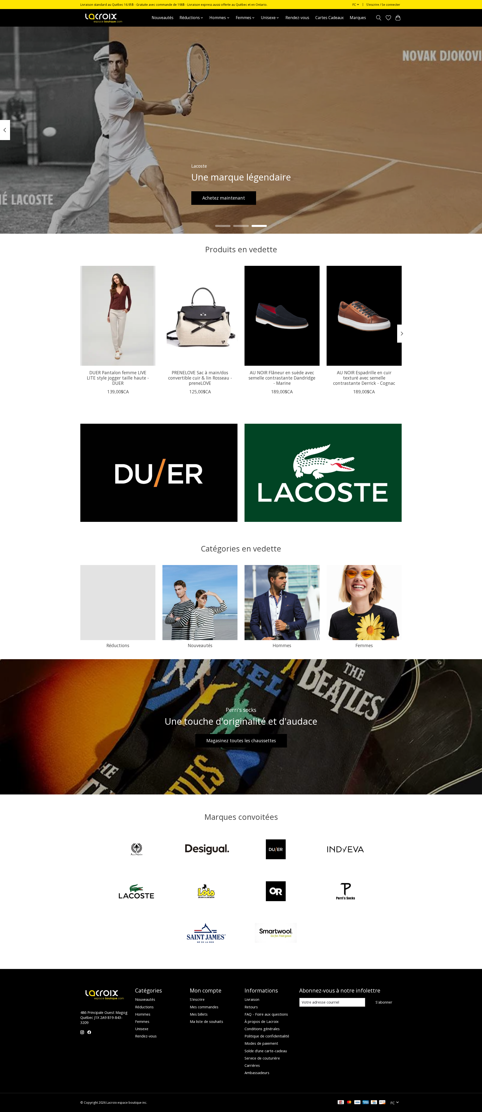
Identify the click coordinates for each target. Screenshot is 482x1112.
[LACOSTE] (136, 891)
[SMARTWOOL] (276, 933)
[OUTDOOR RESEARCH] (276, 891)
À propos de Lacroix (262, 1021)
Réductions (117, 645)
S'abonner (384, 1002)
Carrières (252, 1065)
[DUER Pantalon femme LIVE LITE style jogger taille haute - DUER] (117, 316)
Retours (251, 1006)
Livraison (252, 999)
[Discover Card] (382, 1102)
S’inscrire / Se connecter (383, 5)
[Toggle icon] (378, 17)
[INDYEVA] (345, 850)
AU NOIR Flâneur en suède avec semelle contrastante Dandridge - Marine (282, 377)
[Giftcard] (341, 1102)
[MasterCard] (349, 1102)
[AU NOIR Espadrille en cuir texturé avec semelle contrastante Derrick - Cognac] (364, 316)
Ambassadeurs (257, 1072)
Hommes (282, 645)
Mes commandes (204, 1006)
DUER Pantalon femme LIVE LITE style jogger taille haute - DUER (118, 377)
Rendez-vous (297, 17)
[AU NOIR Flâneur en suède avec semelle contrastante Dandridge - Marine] (282, 316)
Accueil (139, 17)
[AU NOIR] (136, 850)
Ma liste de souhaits (206, 1021)
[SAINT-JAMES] (206, 933)
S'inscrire (197, 999)
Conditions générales (262, 1028)
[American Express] (366, 1102)
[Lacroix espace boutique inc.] (103, 18)
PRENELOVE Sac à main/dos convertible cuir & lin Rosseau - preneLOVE (200, 377)
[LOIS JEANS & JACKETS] (206, 891)
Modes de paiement (261, 1043)
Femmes (364, 645)
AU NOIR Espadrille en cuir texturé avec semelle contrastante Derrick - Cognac (364, 377)
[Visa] (357, 1102)
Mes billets (199, 1014)
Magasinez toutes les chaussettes (241, 740)
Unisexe (141, 1028)
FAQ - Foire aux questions (266, 1014)
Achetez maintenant (223, 198)
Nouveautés (162, 17)
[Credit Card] (374, 1102)
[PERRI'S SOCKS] (345, 891)
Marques (358, 17)
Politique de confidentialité (267, 1035)
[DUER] (276, 850)
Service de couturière (262, 1058)
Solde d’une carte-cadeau (266, 1050)
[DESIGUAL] (206, 850)
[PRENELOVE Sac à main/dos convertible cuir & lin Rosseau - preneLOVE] (199, 316)
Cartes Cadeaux (329, 17)
